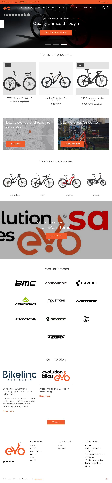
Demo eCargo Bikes (93, 463)
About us (88, 445)
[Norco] (86, 301)
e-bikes (69, 195)
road (42, 195)
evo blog (83, 7)
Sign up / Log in (104, 2)
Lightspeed (38, 479)
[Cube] (86, 283)
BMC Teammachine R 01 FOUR (92, 99)
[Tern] (86, 319)
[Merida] (25, 301)
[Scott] (56, 319)
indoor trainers (36, 451)
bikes (32, 445)
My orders (62, 448)
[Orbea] (25, 319)
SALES (33, 460)
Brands (93, 7)
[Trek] (56, 337)
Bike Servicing (90, 457)
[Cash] (106, 479)
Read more (8, 411)
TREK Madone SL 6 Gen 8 (19, 98)
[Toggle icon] (103, 7)
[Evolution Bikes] (7, 7)
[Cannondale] (56, 283)
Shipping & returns (92, 448)
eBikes (87, 466)
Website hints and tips (94, 460)
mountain (15, 195)
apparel (33, 454)
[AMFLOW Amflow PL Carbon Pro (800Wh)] (56, 78)
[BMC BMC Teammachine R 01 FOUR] (92, 78)
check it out (56, 236)
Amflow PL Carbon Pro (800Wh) (56, 99)
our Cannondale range (56, 32)
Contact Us (89, 451)
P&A (32, 457)
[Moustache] (56, 301)
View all (56, 422)
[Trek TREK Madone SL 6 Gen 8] (19, 78)
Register (61, 445)
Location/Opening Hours (95, 454)
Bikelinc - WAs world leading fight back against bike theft (18, 391)
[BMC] (25, 283)
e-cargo (97, 195)
